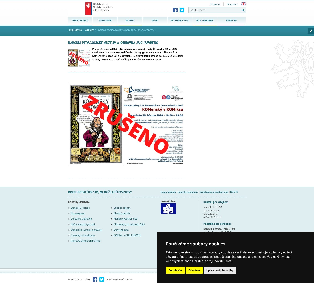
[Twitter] (182, 10)
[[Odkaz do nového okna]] (168, 213)
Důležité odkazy (122, 207)
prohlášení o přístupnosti (214, 192)
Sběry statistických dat (83, 224)
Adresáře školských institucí (86, 240)
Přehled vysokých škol (126, 218)
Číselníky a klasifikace (83, 235)
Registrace (232, 4)
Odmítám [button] (194, 270)
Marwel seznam (311, 31)
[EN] (243, 4)
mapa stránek (168, 192)
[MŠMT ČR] (99, 8)
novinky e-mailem (188, 192)
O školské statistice (81, 218)
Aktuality (89, 30)
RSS (232, 192)
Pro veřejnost (78, 213)
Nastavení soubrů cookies (119, 280)
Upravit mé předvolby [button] (219, 270)
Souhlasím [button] (175, 270)
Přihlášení (215, 4)
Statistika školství (80, 207)
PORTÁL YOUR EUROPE (127, 235)
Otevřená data (121, 229)
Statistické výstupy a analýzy (86, 229)
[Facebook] (175, 10)
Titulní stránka (75, 30)
